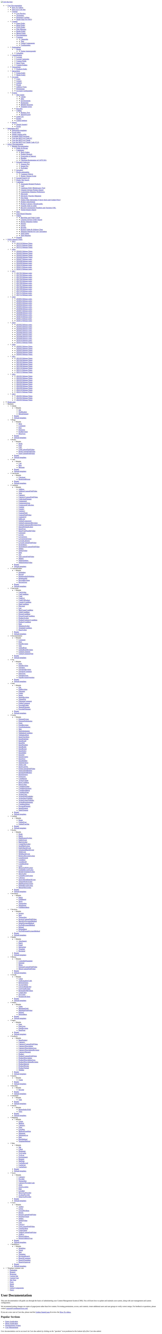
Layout (21, 535)
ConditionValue (24, 786)
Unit (20, 447)
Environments (25, 101)
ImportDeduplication (26, 527)
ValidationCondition (26, 733)
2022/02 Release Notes (24, 378)
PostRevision (23, 432)
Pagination (13, 1270)
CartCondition (23, 594)
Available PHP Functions (20, 136)
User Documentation (14, 5)
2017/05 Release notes (24, 281)
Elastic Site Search (22, 180)
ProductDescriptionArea (27, 1060)
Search (14, 122)
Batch (21, 836)
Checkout (22, 477)
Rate (20, 1137)
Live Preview (21, 13)
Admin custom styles (19, 134)
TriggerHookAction (25, 882)
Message (22, 467)
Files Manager (21, 29)
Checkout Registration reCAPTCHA (34, 160)
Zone (20, 1127)
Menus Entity (21, 33)
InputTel (21, 755)
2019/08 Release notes (24, 336)
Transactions (16, 67)
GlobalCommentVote (26, 654)
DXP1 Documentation (15, 144)
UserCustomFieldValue (27, 1226)
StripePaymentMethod (26, 923)
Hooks (18, 49)
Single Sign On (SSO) (24, 19)
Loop (20, 866)
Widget (21, 558)
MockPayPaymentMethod (28, 921)
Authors (19, 83)
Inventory (19, 170)
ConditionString (24, 804)
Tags (22, 41)
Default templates (20, 418)
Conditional (23, 778)
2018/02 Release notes (24, 301)
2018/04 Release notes (24, 305)
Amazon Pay (25, 164)
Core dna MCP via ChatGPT (22, 138)
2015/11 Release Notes (24, 245)
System (14, 93)
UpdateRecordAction (26, 870)
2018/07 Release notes (24, 311)
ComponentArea (24, 503)
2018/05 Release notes (24, 307)
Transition (22, 1254)
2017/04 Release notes (24, 279)
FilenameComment (25, 701)
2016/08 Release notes (24, 261)
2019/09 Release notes (24, 338)
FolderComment (24, 703)
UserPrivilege (23, 1228)
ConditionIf (23, 862)
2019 (13, 323)
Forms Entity (20, 73)
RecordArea (23, 582)
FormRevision (23, 725)
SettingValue (23, 551)
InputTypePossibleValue (27, 531)
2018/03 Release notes (24, 303)
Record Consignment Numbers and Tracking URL (38, 208)
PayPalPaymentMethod (27, 925)
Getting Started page (43, 1312)
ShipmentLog (23, 1135)
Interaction (22, 947)
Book (20, 444)
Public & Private (22, 148)
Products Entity (21, 69)
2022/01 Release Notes (24, 376)
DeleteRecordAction (26, 886)
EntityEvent (23, 840)
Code (20, 596)
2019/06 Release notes (24, 333)
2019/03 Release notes (24, 327)
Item (20, 465)
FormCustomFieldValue (27, 769)
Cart (20, 463)
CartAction (22, 592)
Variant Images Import (28, 210)
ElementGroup (24, 719)
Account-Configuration (24, 91)
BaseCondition (24, 782)
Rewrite (21, 1090)
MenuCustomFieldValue (27, 969)
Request (21, 1159)
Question (22, 667)
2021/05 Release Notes (24, 362)
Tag (20, 555)
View (20, 1111)
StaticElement (23, 810)
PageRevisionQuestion (26, 677)
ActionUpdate (23, 780)
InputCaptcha (23, 767)
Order (21, 1006)
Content (14, 21)
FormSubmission (24, 727)
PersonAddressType (26, 1238)
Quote (21, 1080)
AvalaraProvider (24, 1195)
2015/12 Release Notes (24, 247)
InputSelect (22, 751)
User (20, 1222)
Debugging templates (19, 130)
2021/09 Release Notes (24, 366)
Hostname (22, 1151)
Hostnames (24, 103)
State (20, 553)
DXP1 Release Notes (14, 239)
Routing (19, 237)
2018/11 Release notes (24, 319)
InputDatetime (23, 739)
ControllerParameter (26, 961)
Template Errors (26, 107)
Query (12, 1290)
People (18, 85)
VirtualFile (22, 699)
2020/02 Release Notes (24, 348)
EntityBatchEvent (25, 848)
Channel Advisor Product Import (32, 190)
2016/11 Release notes (24, 267)
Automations (16, 47)
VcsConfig (22, 1153)
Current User (14, 1278)
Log (20, 608)
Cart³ (22, 186)
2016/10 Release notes (24, 265)
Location (22, 1129)
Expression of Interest (28, 156)
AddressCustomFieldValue (28, 491)
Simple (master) (21, 124)
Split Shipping (26, 235)
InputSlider (22, 753)
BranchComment (24, 1258)
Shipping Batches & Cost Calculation (34, 231)
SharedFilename (24, 707)
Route (21, 820)
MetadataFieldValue (25, 1010)
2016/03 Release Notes (24, 255)
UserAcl (21, 1224)
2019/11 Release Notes (24, 342)
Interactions (16, 71)
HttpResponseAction (26, 884)
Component (23, 501)
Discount (22, 606)
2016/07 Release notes (24, 259)
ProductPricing (24, 1066)
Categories (24, 39)
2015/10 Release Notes (24, 243)
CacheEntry (23, 1167)
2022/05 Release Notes (24, 384)
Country (21, 509)
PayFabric (24, 168)
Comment (22, 426)
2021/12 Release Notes (24, 372)
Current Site (14, 1276)
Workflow (22, 1248)
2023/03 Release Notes (24, 400)
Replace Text (25, 113)
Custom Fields (21, 61)
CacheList (22, 1165)
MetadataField (23, 1008)
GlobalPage (23, 648)
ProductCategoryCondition (28, 620)
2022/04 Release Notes (24, 382)
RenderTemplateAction (27, 872)
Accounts (15, 77)
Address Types (21, 87)
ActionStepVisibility (26, 798)
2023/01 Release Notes (24, 396)
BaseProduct (23, 1040)
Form (20, 723)
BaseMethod (23, 1139)
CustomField (23, 513)
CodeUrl (22, 598)
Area (20, 493)
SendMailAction (24, 846)
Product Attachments (28, 202)
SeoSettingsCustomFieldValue (29, 547)
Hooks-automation (22, 172)
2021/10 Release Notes (24, 368)
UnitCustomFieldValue (26, 449)
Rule (20, 624)
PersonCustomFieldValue (27, 1215)
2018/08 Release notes (24, 313)
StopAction (22, 874)
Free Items (24, 198)
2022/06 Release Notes (24, 386)
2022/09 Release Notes (24, 388)
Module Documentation (20, 146)
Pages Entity (20, 23)
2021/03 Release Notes (24, 358)
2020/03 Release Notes (24, 350)
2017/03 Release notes (24, 277)
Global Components (28, 43)
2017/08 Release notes (24, 287)
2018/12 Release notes (24, 321)
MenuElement (23, 414)
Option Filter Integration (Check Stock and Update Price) (41, 200)
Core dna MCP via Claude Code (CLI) (25, 142)
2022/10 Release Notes (24, 390)
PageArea (22, 673)
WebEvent (22, 852)
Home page (11, 402)
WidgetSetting (23, 560)
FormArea (22, 776)
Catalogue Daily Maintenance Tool (33, 188)
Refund (21, 927)
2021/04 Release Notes (24, 360)
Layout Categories (22, 59)
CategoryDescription (26, 1046)
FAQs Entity (20, 27)
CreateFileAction (24, 844)
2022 (13, 374)
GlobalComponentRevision (28, 523)
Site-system (20, 95)
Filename (22, 691)
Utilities (19, 111)
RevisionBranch (24, 1256)
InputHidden (23, 761)
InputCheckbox (24, 737)
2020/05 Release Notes (24, 354)
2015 (13, 241)
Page (20, 446)
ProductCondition (25, 622)
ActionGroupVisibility (26, 800)
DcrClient (22, 995)
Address (21, 489)
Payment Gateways (23, 162)
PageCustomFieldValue (27, 453)
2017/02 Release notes (24, 275)
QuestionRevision (25, 669)
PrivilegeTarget (24, 1217)
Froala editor (16, 132)
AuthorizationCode (25, 981)
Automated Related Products (31, 184)
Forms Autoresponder (28, 51)
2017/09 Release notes (24, 289)
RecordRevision (24, 580)
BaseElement (23, 775)
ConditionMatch (24, 790)
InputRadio (22, 747)
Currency (22, 511)
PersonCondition (24, 614)
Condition (22, 860)
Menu (21, 965)
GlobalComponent (25, 521)
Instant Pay (24, 166)
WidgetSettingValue (25, 562)
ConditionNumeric (25, 788)
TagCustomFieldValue (26, 556)
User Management (11, 1327)
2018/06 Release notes (24, 309)
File (20, 687)
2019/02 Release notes (24, 325)
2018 (13, 297)
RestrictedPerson (24, 479)
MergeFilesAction (25, 887)
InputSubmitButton (25, 773)
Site (20, 1147)
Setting (21, 549)
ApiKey (21, 1234)
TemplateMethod (24, 1141)
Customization (17, 55)
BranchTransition (25, 1260)
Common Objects (27, 174)
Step (20, 729)
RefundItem (23, 929)
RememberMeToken (26, 991)
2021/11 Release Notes (24, 370)
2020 (13, 344)
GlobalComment (24, 652)
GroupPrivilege (24, 1211)
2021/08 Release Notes (24, 364)
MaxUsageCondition (26, 610)
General (14, 11)
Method (21, 1123)
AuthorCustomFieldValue (27, 1232)
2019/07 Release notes (24, 335)
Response (13, 1274)
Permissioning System (13, 1325)
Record (21, 574)
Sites (22, 99)
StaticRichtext (23, 763)
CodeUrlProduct (24, 600)
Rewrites (19, 109)
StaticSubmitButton (25, 771)
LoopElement (23, 858)
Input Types (20, 63)
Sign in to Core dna (18, 9)
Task (20, 1100)
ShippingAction (24, 626)
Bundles (23, 158)
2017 (13, 271)
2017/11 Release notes (24, 293)
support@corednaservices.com (17, 1308)
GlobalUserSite (24, 824)
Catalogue (19, 182)
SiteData (21, 1161)
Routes (18, 118)
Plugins (23, 224)
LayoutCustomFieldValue (27, 543)
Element (21, 963)
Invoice (21, 913)
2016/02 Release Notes (24, 253)
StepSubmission (24, 731)
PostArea (22, 430)
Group (21, 1121)
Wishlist (21, 1070)
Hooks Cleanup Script (28, 176)
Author (21, 1207)
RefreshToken (23, 983)
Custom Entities (21, 65)
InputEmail (22, 741)
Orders (18, 216)
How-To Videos (17, 7)
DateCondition (24, 604)
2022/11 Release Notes (24, 392)
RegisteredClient (24, 996)
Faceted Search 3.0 (23, 178)
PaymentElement (24, 806)
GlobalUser (23, 822)
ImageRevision (24, 697)
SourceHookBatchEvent (27, 880)
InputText (22, 759)
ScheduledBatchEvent (26, 850)
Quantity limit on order (29, 206)
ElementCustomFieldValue (28, 967)
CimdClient (23, 993)
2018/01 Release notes (24, 299)
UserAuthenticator (25, 987)
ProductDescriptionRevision (28, 1062)
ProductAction (24, 618)
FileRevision (23, 689)
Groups (18, 81)
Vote (20, 646)
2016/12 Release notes (24, 269)
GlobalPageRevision (26, 650)
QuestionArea (23, 675)
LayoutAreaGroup (25, 539)
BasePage (22, 1030)
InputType (22, 529)
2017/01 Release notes (24, 273)
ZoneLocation (23, 1187)
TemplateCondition (25, 628)
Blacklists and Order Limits (30, 218)
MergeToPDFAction (26, 868)
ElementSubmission (25, 721)
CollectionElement (25, 499)
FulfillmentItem (24, 907)
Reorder (23, 227)
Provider (21, 1179)
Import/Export (26, 115)
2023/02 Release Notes (24, 398)
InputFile (22, 743)
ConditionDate (24, 792)
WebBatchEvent (24, 854)
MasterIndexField (25, 1109)
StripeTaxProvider (25, 1197)
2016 (13, 249)
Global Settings (21, 120)
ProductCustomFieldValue (28, 1056)
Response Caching (22, 17)
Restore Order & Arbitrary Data (32, 229)
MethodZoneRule (25, 1131)
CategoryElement (25, 1052)
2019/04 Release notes (24, 329)
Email (21, 945)
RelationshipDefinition (26, 576)
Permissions (20, 89)
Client (21, 979)
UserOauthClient (24, 989)
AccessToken (23, 985)
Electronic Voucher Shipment (31, 196)
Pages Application (11, 1321)
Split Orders (25, 233)
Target (21, 1250)
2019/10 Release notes (24, 340)
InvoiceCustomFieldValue (28, 919)
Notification (23, 412)
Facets (18, 126)
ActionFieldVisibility (26, 796)
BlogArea (22, 434)
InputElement (23, 808)
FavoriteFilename (25, 709)
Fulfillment (22, 899)
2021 (13, 356)
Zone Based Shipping (23, 214)
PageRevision (23, 644)
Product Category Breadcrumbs (32, 204)
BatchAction (23, 842)
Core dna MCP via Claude (21, 140)
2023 (13, 394)
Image (21, 695)
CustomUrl (22, 517)
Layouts (19, 57)
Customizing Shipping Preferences (33, 192)
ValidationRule (24, 735)
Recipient (22, 951)
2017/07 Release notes (24, 285)
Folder (21, 693)
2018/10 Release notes (24, 317)
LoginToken (23, 1230)
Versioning (20, 15)
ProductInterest (24, 1064)
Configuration (25, 45)
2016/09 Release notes (24, 263)
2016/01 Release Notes (24, 251)
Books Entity (20, 31)
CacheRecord (23, 1163)
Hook (20, 834)
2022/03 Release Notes (24, 380)
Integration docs (13, 128)
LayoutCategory (24, 541)
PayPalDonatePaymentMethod (29, 931)
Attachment (23, 941)
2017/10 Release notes (24, 291)
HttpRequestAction (25, 838)
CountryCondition (25, 602)
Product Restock (26, 154)
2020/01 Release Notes (24, 346)
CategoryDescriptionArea (27, 1048)
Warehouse (22, 905)
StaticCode (22, 765)
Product (21, 1054)
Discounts (24, 194)
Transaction (23, 903)
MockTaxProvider (25, 1193)
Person (21, 1213)
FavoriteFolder (24, 705)
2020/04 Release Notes (24, 352)
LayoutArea (23, 537)
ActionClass (23, 794)
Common (19, 37)
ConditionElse (23, 864)
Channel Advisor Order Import (31, 220)
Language (22, 533)
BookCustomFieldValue (27, 451)
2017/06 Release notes (24, 283)
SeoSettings (23, 545)
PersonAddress (24, 1236)
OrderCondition (24, 612)
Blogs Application (11, 1323)
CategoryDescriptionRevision (29, 1050)
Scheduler (19, 53)
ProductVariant (24, 1068)
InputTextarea (23, 757)
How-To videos (65, 1312)
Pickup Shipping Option (29, 222)
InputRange (23, 749)
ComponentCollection (26, 505)
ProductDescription (25, 1058)
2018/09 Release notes (24, 315)
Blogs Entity (20, 25)
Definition (22, 572)
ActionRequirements (26, 802)
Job (20, 410)
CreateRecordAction (26, 876)
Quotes (23, 225)
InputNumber (23, 745)
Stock (20, 901)
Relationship (23, 578)
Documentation (21, 35)
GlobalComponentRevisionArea (30, 525)
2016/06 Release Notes (24, 257)
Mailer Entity (20, 75)
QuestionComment (25, 671)
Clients (23, 97)
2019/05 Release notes (24, 331)
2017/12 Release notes (24, 295)
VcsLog (21, 1155)
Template (22, 949)
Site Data (13, 1280)
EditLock (22, 519)
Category (22, 495)
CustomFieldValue (25, 515)
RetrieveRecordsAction (27, 856)
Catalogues (20, 150)
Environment (23, 1157)
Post (20, 428)
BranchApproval (24, 1262)
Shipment (22, 1133)
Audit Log (19, 116)
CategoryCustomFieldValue (28, 497)
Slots (18, 212)
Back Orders (25, 152)
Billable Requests (27, 105)
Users (18, 79)
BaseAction (23, 630)
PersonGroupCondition (27, 616)
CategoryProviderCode (27, 1183)
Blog (20, 424)
